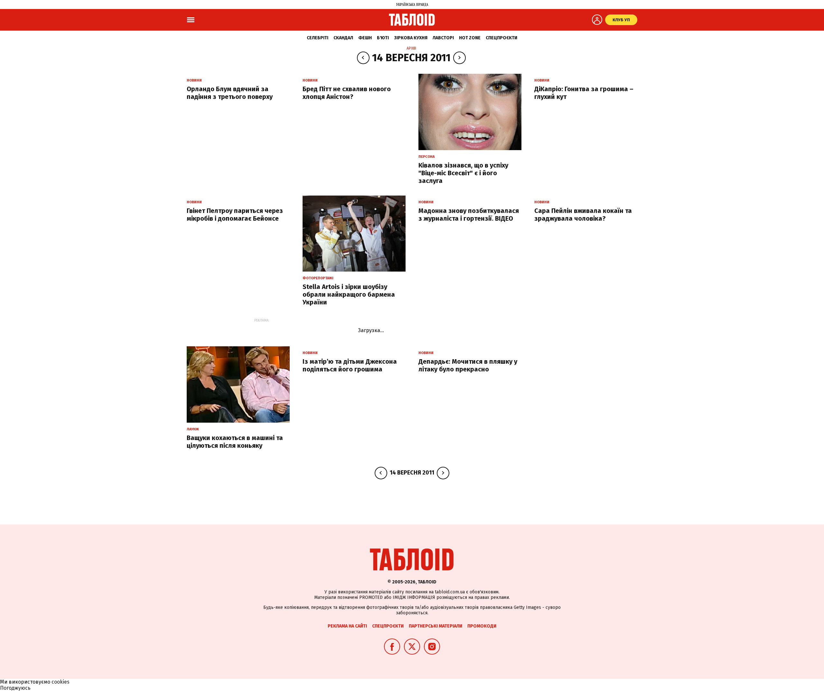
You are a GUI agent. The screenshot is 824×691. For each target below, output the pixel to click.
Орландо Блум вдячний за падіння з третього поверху (230, 93)
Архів (411, 48)
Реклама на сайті (347, 626)
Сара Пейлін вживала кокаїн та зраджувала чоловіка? (583, 214)
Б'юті (383, 38)
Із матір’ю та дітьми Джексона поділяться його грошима (350, 365)
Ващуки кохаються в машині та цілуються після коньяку (235, 441)
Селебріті (317, 38)
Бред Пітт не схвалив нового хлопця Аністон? (347, 93)
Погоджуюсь (15, 688)
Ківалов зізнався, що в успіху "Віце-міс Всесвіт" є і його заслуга (463, 173)
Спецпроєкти (501, 38)
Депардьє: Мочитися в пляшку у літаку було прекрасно (467, 365)
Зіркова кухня (410, 38)
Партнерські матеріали (435, 626)
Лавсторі (443, 38)
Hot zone (470, 38)
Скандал (343, 38)
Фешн (365, 38)
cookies (61, 682)
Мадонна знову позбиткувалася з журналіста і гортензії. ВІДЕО (468, 214)
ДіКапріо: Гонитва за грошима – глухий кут (583, 93)
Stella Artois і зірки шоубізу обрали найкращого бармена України (349, 294)
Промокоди (481, 626)
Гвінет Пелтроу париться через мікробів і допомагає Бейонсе (235, 214)
